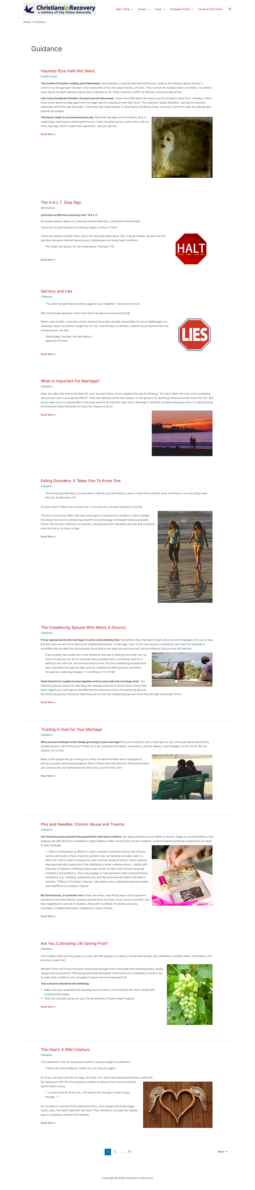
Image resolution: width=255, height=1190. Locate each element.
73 (129, 1151)
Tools (158, 9)
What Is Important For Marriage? (70, 381)
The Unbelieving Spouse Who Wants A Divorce (83, 627)
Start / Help (123, 9)
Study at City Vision (210, 9)
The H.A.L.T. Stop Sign (61, 202)
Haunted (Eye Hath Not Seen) (68, 71)
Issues (142, 9)
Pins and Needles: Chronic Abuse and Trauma (82, 824)
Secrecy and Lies (56, 291)
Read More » (48, 134)
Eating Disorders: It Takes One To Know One (81, 480)
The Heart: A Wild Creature (65, 1049)
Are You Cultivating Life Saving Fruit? (74, 943)
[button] (131, 9)
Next (222, 1151)
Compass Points (180, 9)
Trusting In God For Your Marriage (71, 729)
